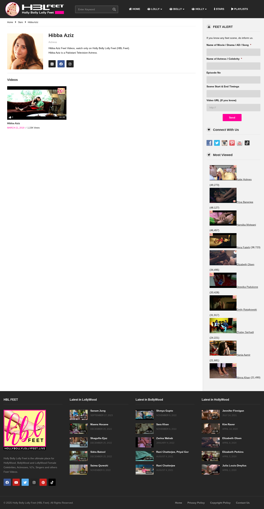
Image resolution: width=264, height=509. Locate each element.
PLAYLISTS (240, 9)
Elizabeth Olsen (232, 438)
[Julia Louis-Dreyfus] (211, 470)
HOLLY (199, 9)
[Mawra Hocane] (79, 428)
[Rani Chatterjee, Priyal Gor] (145, 456)
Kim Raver (228, 424)
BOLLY (177, 9)
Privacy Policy (196, 502)
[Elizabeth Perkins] (211, 456)
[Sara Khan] (145, 428)
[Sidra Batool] (79, 456)
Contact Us (243, 502)
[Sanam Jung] (79, 415)
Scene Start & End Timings (223, 86)
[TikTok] (52, 482)
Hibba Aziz (13, 123)
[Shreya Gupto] (145, 415)
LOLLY (154, 9)
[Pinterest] (43, 482)
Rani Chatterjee (165, 465)
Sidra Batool (97, 451)
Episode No (214, 72)
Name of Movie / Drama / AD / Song (229, 44)
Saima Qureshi (99, 465)
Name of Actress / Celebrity (224, 58)
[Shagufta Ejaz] (79, 442)
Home (178, 502)
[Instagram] (70, 63)
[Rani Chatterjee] (145, 470)
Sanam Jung (98, 410)
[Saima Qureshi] (79, 470)
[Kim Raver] (211, 428)
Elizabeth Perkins (233, 451)
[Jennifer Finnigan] (211, 415)
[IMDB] (52, 63)
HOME (136, 9)
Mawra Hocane (99, 424)
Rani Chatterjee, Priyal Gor (172, 451)
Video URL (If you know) (221, 100)
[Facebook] (61, 63)
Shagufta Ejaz (98, 438)
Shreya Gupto (164, 410)
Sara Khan (162, 424)
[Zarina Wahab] (145, 442)
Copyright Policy (220, 502)
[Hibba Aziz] (36, 103)
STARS (219, 9)
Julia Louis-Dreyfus (234, 465)
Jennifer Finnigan (233, 410)
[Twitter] (25, 482)
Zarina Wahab (164, 438)
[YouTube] (16, 482)
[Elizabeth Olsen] (211, 442)
